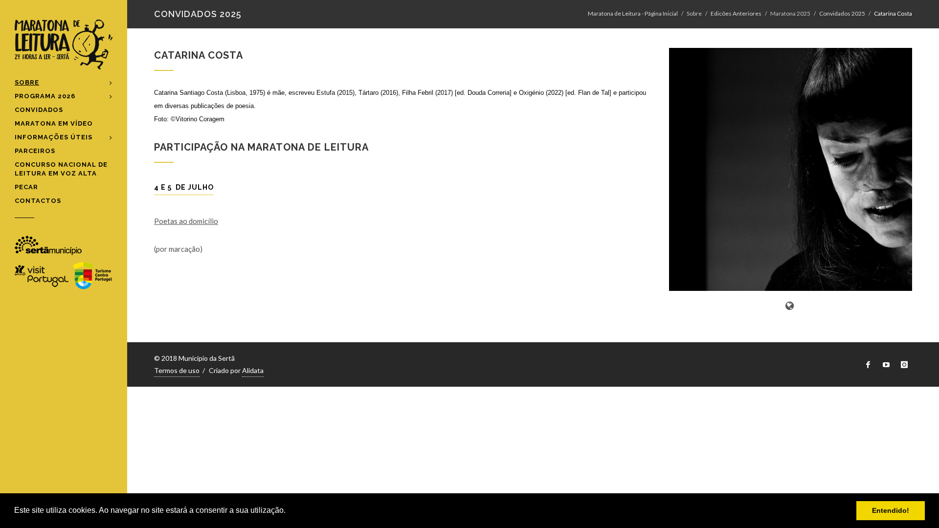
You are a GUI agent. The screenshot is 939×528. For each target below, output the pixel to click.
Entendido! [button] (890, 510)
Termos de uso (177, 370)
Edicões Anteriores (736, 13)
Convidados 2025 (842, 13)
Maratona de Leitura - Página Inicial (633, 13)
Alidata (253, 370)
